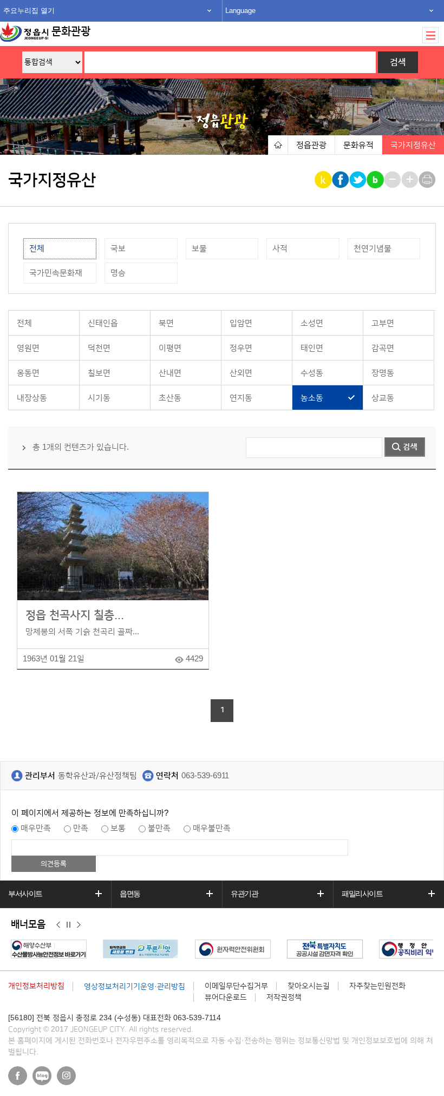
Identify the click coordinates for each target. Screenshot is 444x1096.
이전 (58, 925)
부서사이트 (25, 893)
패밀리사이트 (362, 893)
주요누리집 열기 (29, 10)
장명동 (382, 373)
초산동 (170, 398)
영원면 (28, 348)
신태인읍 (103, 323)
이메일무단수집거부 (236, 986)
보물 (199, 248)
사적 (280, 248)
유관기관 (244, 893)
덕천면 (99, 348)
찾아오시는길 (309, 986)
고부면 (382, 323)
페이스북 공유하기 (341, 179)
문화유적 (358, 145)
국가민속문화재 (55, 273)
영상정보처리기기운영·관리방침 (134, 986)
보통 (118, 828)
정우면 (241, 348)
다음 (79, 925)
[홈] (278, 144)
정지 (68, 925)
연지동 (241, 398)
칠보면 (99, 373)
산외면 (241, 373)
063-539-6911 (205, 775)
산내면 (170, 373)
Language (240, 10)
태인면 (312, 348)
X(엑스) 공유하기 (358, 179)
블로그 (41, 1075)
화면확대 (410, 179)
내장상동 (32, 398)
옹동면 (28, 373)
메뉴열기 (430, 35)
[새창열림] (51, 949)
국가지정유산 (413, 145)
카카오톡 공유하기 (324, 179)
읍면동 (130, 893)
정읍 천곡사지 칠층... (74, 615)
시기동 (99, 398)
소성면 (312, 323)
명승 (118, 273)
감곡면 (382, 348)
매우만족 (36, 828)
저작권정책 (284, 997)
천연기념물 (372, 248)
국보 (118, 248)
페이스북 (17, 1075)
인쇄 (428, 179)
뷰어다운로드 (226, 997)
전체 (36, 248)
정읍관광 (311, 145)
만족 (80, 828)
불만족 (159, 828)
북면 (166, 323)
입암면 (241, 323)
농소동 (312, 398)
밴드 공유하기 (376, 179)
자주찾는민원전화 (377, 986)
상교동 (382, 398)
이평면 (170, 348)
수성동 (312, 373)
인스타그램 (66, 1075)
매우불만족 (212, 828)
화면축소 (393, 179)
